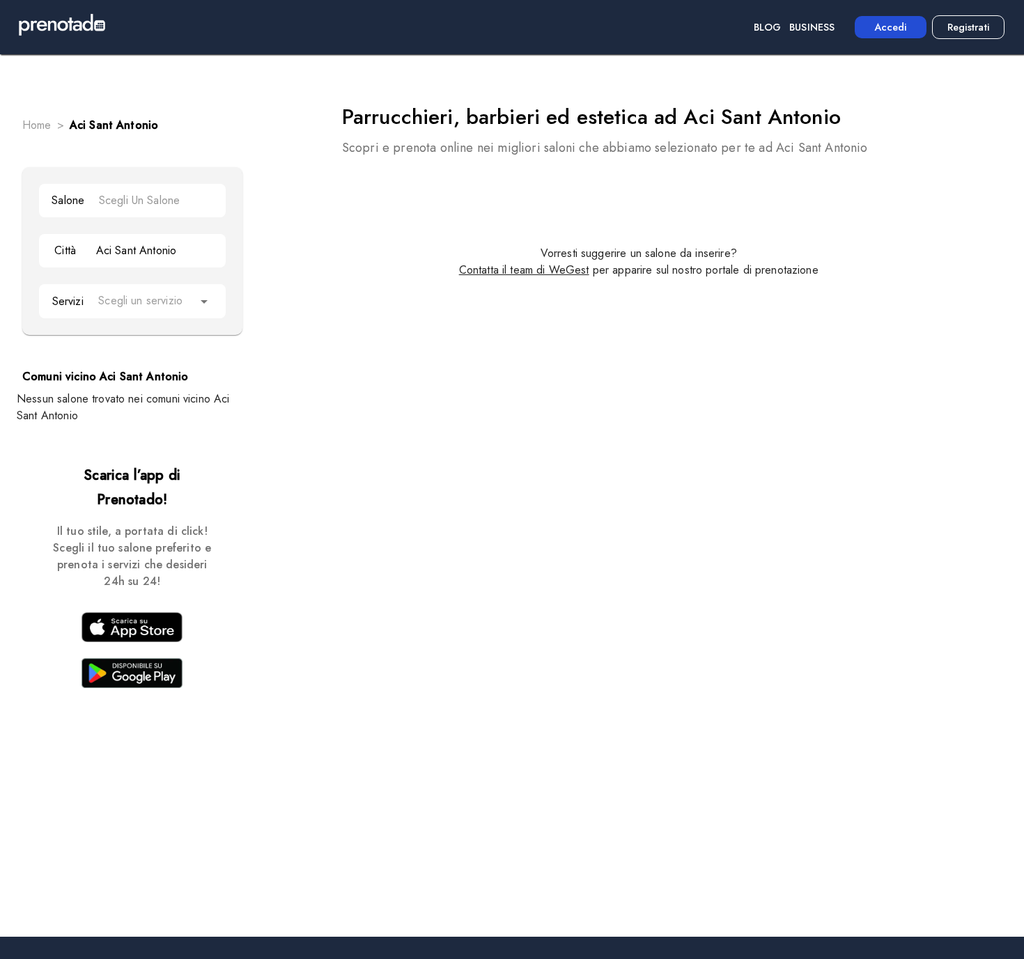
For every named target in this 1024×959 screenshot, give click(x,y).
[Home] (62, 27)
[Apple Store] (132, 629)
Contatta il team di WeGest (524, 270)
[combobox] (155, 200)
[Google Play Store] (132, 675)
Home (37, 125)
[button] (155, 301)
